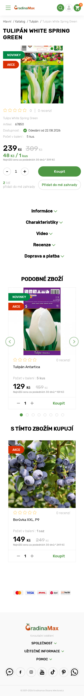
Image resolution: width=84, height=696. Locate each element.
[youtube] (42, 672)
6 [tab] (50, 414)
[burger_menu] (8, 8)
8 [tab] (62, 414)
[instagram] (31, 672)
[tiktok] (53, 672)
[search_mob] (60, 7)
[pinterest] (64, 672)
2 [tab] (27, 414)
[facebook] (20, 672)
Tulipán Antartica (26, 367)
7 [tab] (56, 414)
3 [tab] (33, 414)
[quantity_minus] (18, 403)
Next (73, 341)
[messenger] (9, 672)
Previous (10, 341)
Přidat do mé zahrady (59, 185)
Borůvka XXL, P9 (26, 520)
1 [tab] (21, 414)
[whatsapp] (74, 672)
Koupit (59, 171)
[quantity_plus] (32, 403)
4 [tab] (39, 414)
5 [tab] (44, 414)
